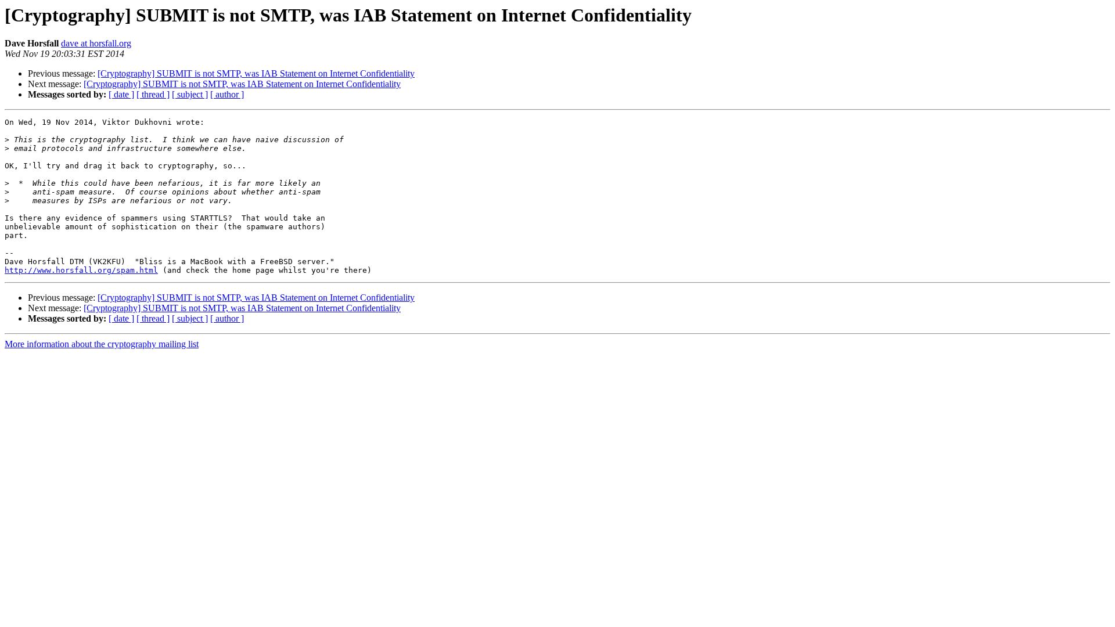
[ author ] (227, 94)
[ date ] (121, 94)
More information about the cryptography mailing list (102, 344)
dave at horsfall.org (96, 43)
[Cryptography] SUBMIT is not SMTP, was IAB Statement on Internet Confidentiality (256, 73)
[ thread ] (153, 94)
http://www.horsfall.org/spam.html (81, 270)
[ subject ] (190, 94)
